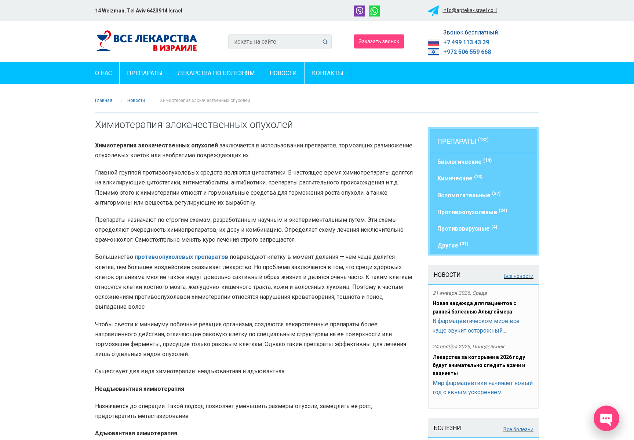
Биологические (464, 161)
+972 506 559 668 (467, 51)
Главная (103, 100)
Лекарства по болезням (216, 73)
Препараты (145, 73)
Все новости (518, 276)
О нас (103, 73)
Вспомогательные (468, 195)
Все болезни (518, 429)
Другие (452, 245)
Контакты (327, 73)
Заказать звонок (379, 41)
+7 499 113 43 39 (466, 42)
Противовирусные (467, 228)
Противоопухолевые (472, 212)
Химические (459, 178)
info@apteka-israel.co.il (469, 10)
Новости (283, 73)
